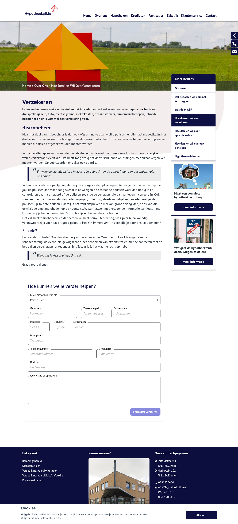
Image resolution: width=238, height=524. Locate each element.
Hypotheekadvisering (188, 156)
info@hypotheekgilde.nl (172, 487)
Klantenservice (191, 15)
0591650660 (166, 482)
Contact (211, 15)
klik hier (57, 518)
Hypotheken (119, 15)
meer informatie (193, 207)
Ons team (180, 88)
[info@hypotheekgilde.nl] (234, 51)
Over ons (101, 15)
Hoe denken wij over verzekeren (187, 120)
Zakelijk (172, 15)
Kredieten (138, 15)
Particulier (155, 15)
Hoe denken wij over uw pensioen (189, 145)
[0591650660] (234, 43)
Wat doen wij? (183, 109)
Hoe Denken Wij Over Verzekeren (75, 85)
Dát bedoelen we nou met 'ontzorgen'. (190, 99)
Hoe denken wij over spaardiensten (187, 133)
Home (87, 15)
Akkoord (201, 515)
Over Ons (41, 85)
